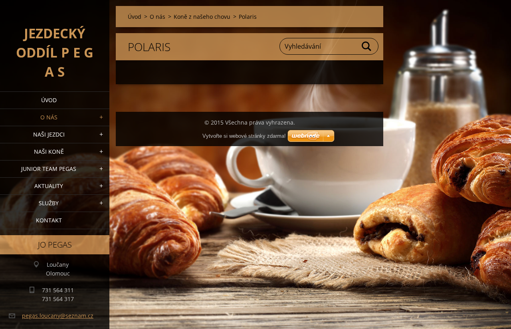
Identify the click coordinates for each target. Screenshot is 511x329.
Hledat (367, 46)
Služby (49, 203)
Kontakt (49, 220)
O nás (48, 117)
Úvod (49, 100)
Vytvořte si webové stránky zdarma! (244, 136)
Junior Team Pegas (48, 168)
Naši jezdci (49, 134)
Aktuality (48, 186)
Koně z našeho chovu (202, 16)
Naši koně (49, 151)
